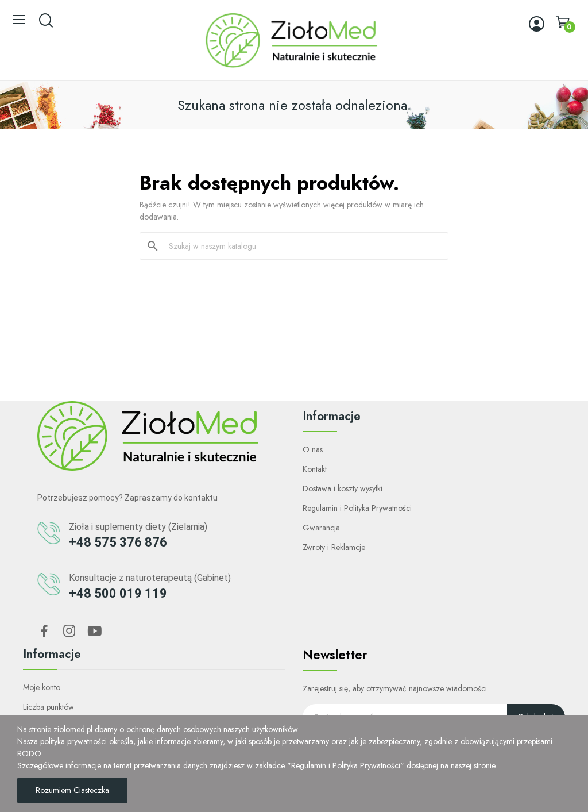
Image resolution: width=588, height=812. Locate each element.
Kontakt (315, 469)
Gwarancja (321, 527)
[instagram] (69, 631)
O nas (313, 449)
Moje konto (41, 687)
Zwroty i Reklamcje (334, 547)
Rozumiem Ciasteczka (72, 790)
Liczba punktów (48, 707)
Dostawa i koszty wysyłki (342, 488)
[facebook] (44, 631)
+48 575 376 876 (118, 542)
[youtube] (95, 631)
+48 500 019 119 (118, 593)
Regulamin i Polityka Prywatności (357, 508)
